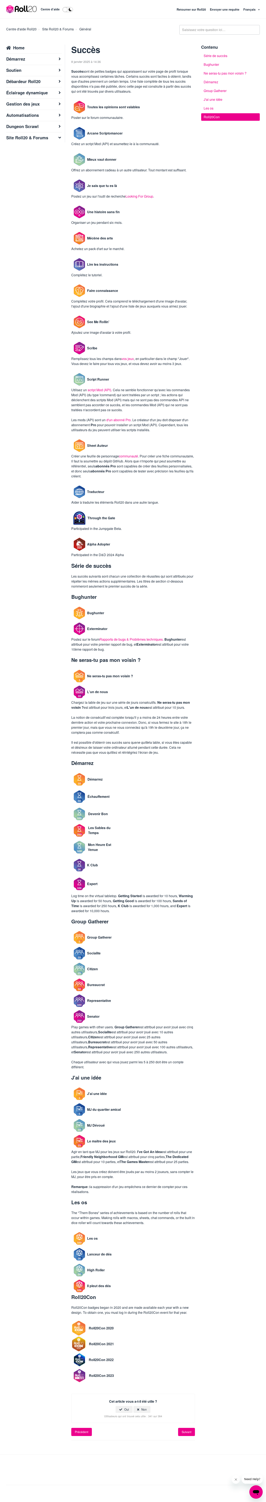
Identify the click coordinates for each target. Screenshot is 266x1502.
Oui (126, 1409)
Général (85, 29)
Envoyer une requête (225, 9)
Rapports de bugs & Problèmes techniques (131, 639)
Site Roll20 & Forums (58, 29)
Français (249, 9)
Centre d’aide (50, 9)
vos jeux (128, 358)
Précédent (81, 1432)
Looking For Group (139, 196)
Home (19, 48)
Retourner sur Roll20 (192, 9)
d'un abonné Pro (118, 419)
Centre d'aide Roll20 (21, 29)
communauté (128, 456)
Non (144, 1409)
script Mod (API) (99, 389)
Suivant (186, 1432)
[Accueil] (21, 9)
